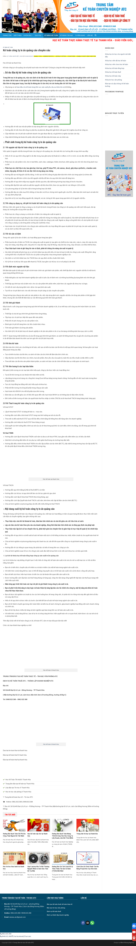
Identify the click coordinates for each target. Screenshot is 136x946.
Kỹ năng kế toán (51, 35)
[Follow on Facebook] (83, 923)
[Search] (95, 35)
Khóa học (28, 35)
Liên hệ (90, 35)
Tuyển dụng (80, 35)
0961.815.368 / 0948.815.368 (21, 913)
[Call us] (92, 923)
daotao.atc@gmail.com (17, 917)
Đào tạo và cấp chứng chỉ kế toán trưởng (117, 85)
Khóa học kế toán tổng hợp (114, 68)
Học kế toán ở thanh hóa (51, 744)
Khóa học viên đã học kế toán (115, 60)
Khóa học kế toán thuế (113, 72)
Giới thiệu (18, 35)
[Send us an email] (88, 923)
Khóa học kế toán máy (113, 76)
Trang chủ (7, 35)
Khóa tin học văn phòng (113, 80)
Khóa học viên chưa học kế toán (116, 64)
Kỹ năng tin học (66, 35)
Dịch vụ (38, 35)
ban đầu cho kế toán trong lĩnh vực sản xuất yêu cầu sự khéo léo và (41, 87)
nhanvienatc (29, 56)
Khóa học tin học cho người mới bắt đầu (118, 55)
